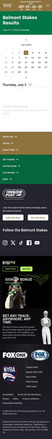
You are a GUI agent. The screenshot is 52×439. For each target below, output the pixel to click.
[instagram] (5, 242)
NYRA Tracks (31, 386)
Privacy (6, 398)
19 (39, 62)
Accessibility (8, 394)
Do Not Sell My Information (29, 394)
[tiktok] (21, 242)
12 (39, 57)
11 (32, 57)
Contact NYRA (32, 367)
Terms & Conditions (31, 398)
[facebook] (29, 242)
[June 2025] (26, 40)
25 (32, 67)
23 (19, 67)
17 (26, 62)
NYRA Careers (32, 381)
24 (26, 67)
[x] (13, 242)
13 (46, 57)
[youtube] (37, 242)
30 (19, 72)
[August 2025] (26, 77)
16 (19, 62)
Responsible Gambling (12, 403)
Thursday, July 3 (14, 84)
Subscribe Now (13, 217)
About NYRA (31, 377)
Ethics (15, 398)
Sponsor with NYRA (34, 372)
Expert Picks (10, 268)
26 (39, 67)
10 (26, 57)
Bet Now (26, 268)
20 (46, 62)
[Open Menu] (47, 5)
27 (46, 67)
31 (26, 72)
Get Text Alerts (38, 217)
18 (32, 62)
